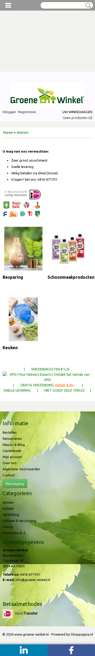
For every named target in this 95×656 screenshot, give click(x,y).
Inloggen (9, 112)
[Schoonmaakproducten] (68, 249)
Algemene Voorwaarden (21, 469)
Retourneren (12, 438)
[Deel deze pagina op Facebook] (71, 650)
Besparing (13, 277)
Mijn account (12, 457)
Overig (8, 527)
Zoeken (87, 6)
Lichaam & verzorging (19, 520)
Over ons (10, 463)
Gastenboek (12, 451)
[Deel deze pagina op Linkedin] (24, 650)
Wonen (22, 132)
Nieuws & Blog (14, 444)
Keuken (10, 347)
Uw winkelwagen (77, 112)
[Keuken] (23, 319)
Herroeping (15, 483)
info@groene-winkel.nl (32, 580)
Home (8, 132)
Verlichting (11, 514)
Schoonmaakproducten (71, 277)
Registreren (27, 112)
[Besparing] (23, 249)
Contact (9, 475)
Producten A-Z (14, 533)
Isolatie (8, 508)
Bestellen (10, 432)
